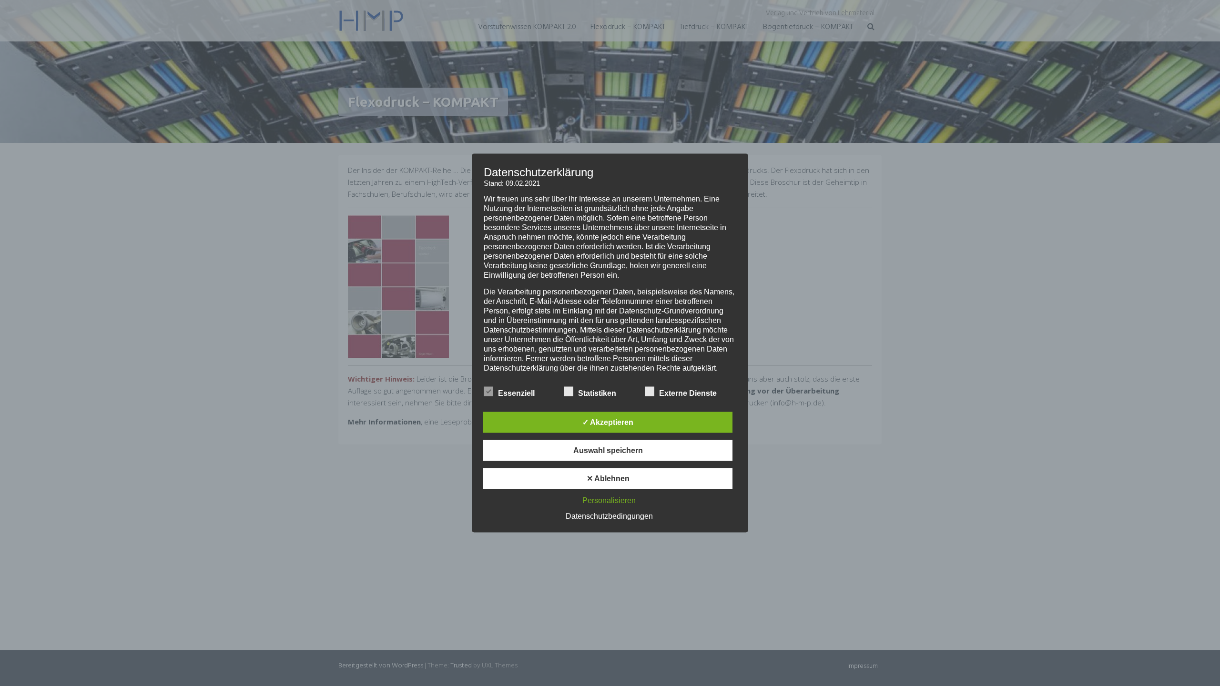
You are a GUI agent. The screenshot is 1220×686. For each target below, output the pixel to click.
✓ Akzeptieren (607, 422)
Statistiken (597, 393)
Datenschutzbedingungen (609, 516)
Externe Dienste (688, 393)
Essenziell (516, 393)
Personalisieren (609, 500)
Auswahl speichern (608, 450)
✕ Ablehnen (608, 478)
